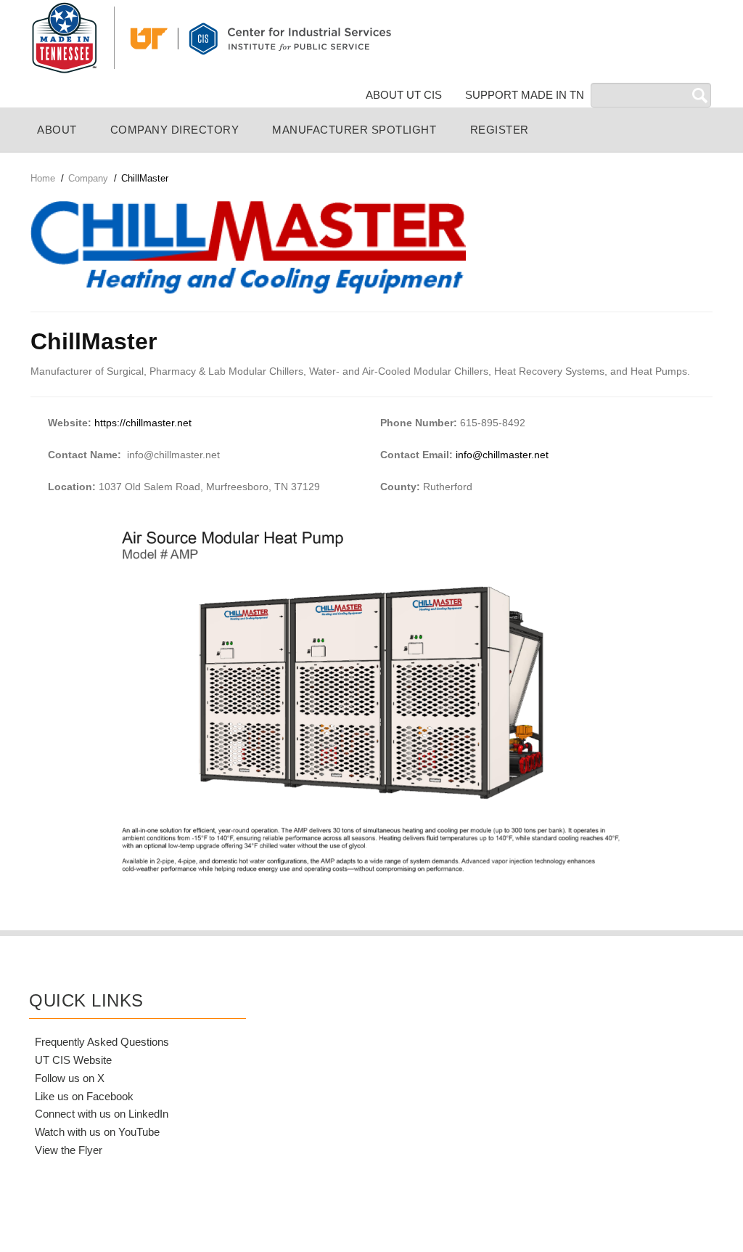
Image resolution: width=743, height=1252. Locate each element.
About (57, 129)
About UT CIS (404, 95)
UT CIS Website (73, 1060)
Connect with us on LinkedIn (101, 1113)
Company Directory (174, 129)
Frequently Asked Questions (102, 1042)
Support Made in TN (524, 95)
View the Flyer (68, 1150)
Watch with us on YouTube (97, 1132)
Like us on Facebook (84, 1096)
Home (42, 178)
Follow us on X (69, 1078)
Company (88, 178)
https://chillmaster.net (143, 422)
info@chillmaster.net (501, 454)
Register (499, 129)
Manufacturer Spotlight (354, 129)
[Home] (210, 37)
